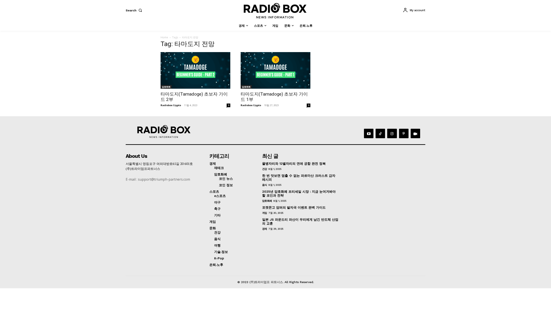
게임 (264, 212)
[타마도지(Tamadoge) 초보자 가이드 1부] (275, 70)
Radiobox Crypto (171, 105)
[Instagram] (392, 133)
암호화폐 (166, 86)
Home (164, 37)
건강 (264, 168)
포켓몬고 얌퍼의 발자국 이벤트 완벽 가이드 (294, 207)
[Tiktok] (380, 133)
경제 (264, 228)
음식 (264, 184)
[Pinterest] (404, 133)
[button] (135, 10)
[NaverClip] (415, 133)
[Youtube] (368, 133)
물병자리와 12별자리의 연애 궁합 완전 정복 (294, 164)
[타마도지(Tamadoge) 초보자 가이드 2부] (195, 70)
